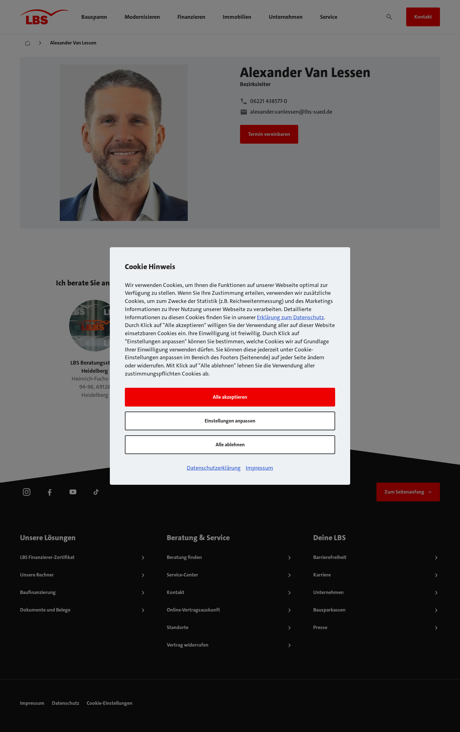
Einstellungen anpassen (230, 420)
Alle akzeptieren (230, 397)
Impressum (259, 468)
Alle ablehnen (230, 444)
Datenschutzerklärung (214, 468)
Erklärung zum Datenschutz (290, 317)
